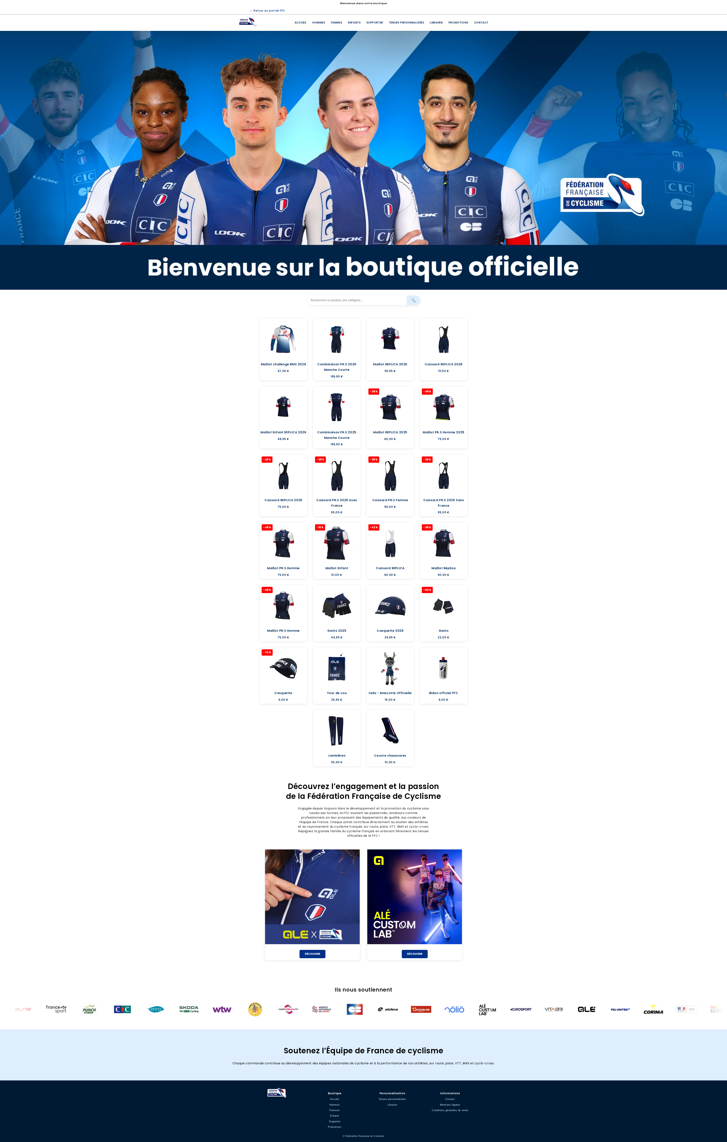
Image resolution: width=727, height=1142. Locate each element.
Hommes (318, 22)
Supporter (374, 22)
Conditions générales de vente (450, 1110)
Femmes (336, 22)
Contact (481, 22)
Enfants (354, 22)
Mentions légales (450, 1104)
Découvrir (312, 954)
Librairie (436, 22)
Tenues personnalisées (406, 22)
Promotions (458, 22)
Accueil (301, 22)
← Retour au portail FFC (267, 11)
